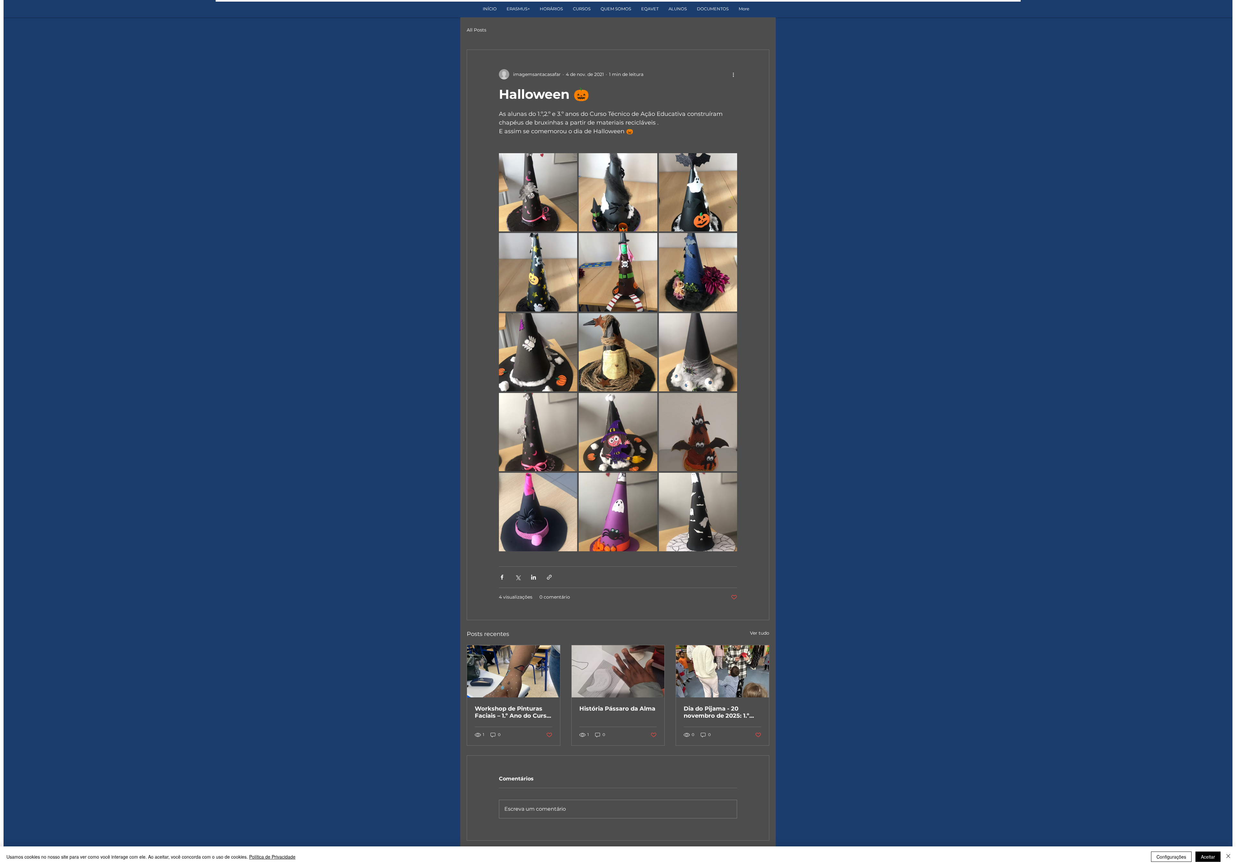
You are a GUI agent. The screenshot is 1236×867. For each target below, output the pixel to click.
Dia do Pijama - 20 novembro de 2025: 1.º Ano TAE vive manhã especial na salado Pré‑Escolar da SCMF (716, 712)
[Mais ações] (733, 74)
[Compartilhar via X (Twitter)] (518, 577)
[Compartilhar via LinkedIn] (533, 577)
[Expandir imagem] (538, 192)
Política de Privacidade (272, 856)
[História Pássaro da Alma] (618, 671)
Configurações (1171, 856)
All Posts (476, 30)
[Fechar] (1228, 857)
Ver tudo (759, 633)
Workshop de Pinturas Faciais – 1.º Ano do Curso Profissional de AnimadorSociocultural (512, 712)
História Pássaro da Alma (617, 708)
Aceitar (1208, 856)
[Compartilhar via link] (549, 577)
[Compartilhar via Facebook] (502, 577)
